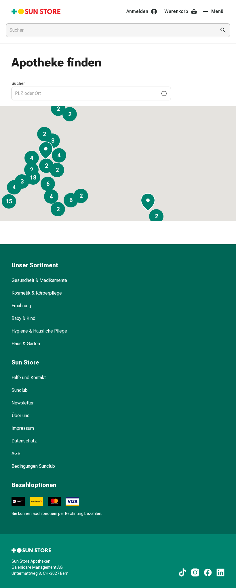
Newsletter (23, 403)
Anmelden (137, 11)
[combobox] (110, 30)
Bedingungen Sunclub (33, 466)
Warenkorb (176, 11)
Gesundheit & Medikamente (39, 280)
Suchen (19, 83)
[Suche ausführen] (223, 30)
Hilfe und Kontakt (29, 377)
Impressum (23, 428)
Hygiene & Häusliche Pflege (39, 331)
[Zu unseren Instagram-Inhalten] (195, 572)
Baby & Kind (23, 318)
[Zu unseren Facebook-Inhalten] (208, 572)
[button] (148, 201)
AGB (16, 453)
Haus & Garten (26, 343)
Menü (217, 11)
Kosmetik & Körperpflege (37, 293)
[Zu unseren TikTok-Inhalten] (182, 572)
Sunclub (20, 390)
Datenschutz (24, 441)
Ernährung (21, 305)
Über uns (20, 415)
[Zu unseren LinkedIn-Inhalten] (220, 572)
